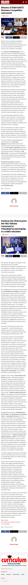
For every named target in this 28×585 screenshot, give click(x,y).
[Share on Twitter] (16, 37)
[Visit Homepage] (5, 2)
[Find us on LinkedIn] (5, 581)
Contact (22, 574)
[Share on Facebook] (8, 37)
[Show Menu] (23, 2)
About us (3, 574)
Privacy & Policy (16, 574)
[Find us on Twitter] (3, 581)
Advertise (9, 574)
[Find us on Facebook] (1, 581)
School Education (8, 527)
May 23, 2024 (13, 15)
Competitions (7, 188)
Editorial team (5, 15)
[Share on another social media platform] (23, 37)
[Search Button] (26, 2)
